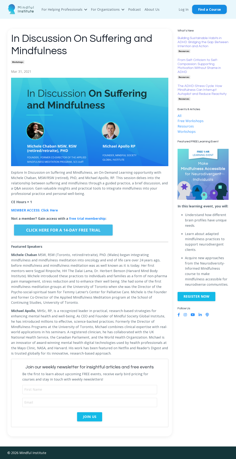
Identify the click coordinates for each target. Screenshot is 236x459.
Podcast (134, 9)
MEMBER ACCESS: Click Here (34, 210)
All (179, 115)
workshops (17, 62)
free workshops (191, 121)
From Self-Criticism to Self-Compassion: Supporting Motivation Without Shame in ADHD (199, 66)
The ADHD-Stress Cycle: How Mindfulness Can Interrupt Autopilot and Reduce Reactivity (202, 90)
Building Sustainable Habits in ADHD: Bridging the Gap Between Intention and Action (203, 42)
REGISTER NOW (196, 296)
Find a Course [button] (209, 9)
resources (184, 51)
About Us (152, 9)
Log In (183, 9)
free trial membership (87, 218)
